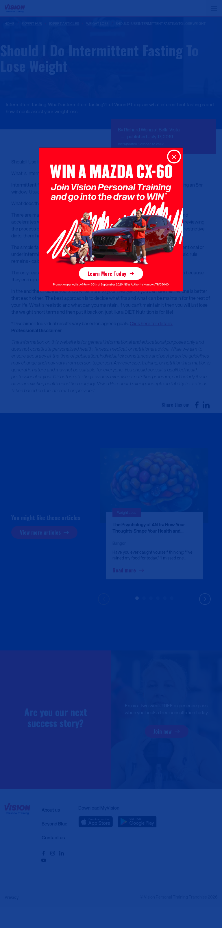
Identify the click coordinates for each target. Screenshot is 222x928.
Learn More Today (107, 273)
